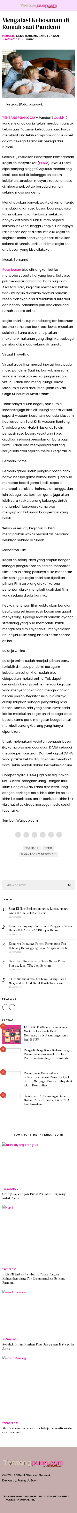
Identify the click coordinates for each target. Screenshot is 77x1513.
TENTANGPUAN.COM (19, 117)
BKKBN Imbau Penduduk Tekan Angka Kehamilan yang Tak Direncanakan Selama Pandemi (33, 1278)
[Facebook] (18, 835)
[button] (70, 885)
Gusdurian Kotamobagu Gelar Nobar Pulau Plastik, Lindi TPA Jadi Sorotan (47, 1100)
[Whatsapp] (51, 835)
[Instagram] (5, 1007)
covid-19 (32, 848)
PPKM (43, 163)
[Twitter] (34, 835)
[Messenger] (26, 835)
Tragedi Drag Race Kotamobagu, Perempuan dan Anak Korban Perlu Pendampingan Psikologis (48, 1054)
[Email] (59, 835)
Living (29, 39)
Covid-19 (60, 117)
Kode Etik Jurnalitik (20, 1499)
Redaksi (30, 1496)
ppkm (48, 848)
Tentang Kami (12, 1496)
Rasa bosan (11, 269)
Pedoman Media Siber (54, 1496)
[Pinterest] (43, 835)
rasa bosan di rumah (38, 854)
